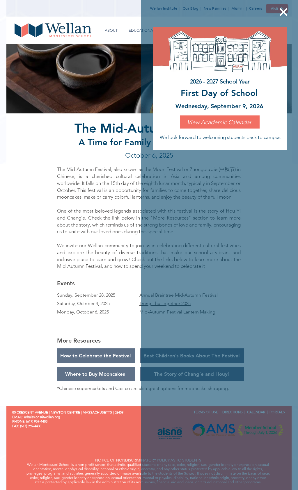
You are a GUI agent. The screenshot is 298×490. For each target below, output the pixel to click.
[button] (283, 12)
